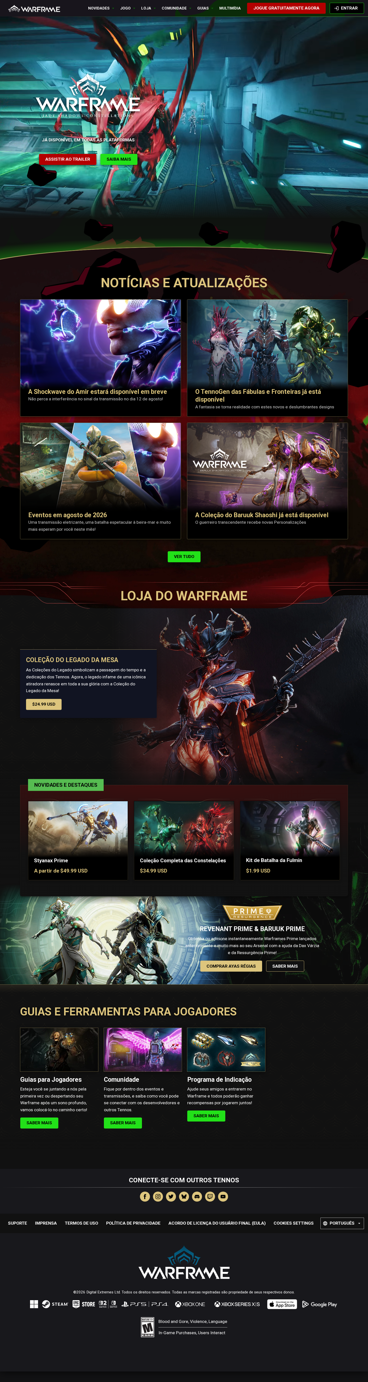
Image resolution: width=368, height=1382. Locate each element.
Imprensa (46, 1223)
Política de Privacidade (133, 1223)
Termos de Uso (81, 1223)
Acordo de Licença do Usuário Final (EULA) (217, 1223)
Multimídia (230, 8)
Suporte (17, 1223)
